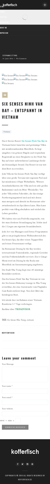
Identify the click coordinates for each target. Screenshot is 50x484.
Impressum (4, 33)
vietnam (30, 319)
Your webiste (7, 408)
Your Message (8, 364)
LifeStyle (3, 17)
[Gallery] (5, 95)
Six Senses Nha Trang (16, 319)
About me (3, 27)
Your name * (7, 386)
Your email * (7, 397)
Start (2, 6)
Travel (2, 11)
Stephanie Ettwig (10, 55)
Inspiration (4, 22)
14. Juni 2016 (8, 59)
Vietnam (6, 132)
